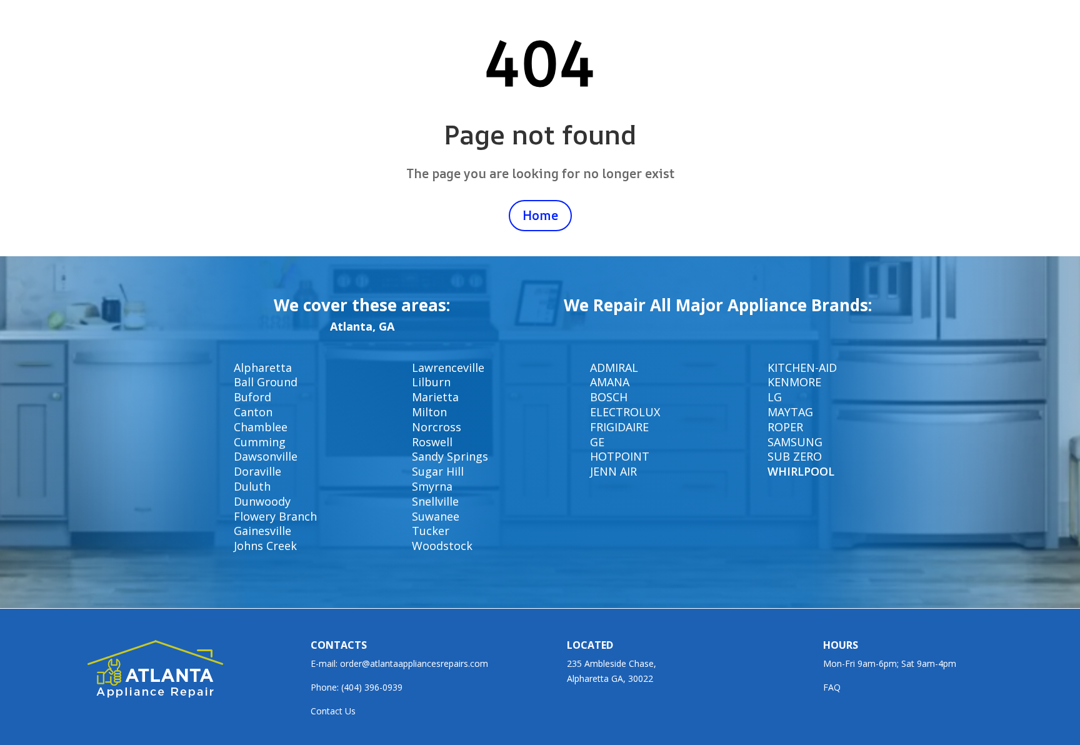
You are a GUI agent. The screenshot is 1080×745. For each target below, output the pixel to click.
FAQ (832, 687)
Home (540, 215)
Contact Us (333, 711)
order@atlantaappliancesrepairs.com (414, 663)
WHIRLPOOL (801, 471)
